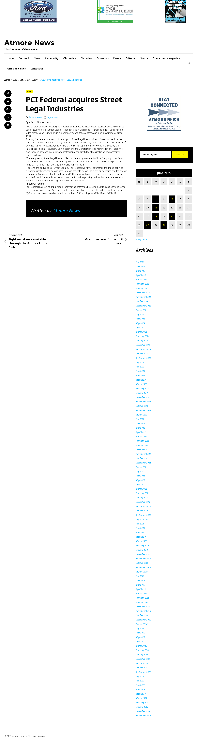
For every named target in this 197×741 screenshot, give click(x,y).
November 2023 (143, 349)
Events (117, 58)
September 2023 (143, 358)
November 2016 (143, 715)
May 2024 (140, 323)
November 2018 (143, 611)
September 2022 (143, 410)
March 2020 (141, 541)
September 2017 (143, 672)
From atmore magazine (166, 58)
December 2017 (143, 659)
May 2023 (140, 375)
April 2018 (141, 641)
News (37, 58)
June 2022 (140, 423)
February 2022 (142, 440)
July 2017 (140, 680)
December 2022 (143, 397)
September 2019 (143, 567)
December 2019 (143, 554)
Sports (144, 58)
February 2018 (142, 650)
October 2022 (142, 406)
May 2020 (140, 532)
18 (28, 79)
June (22, 79)
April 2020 (141, 536)
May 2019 (140, 584)
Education (86, 58)
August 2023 (142, 362)
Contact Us (36, 68)
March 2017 (141, 698)
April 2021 (141, 484)
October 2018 (142, 615)
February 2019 (142, 597)
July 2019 (140, 576)
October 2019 (142, 563)
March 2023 (141, 384)
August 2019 (142, 571)
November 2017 (143, 663)
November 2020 (143, 506)
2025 (15, 79)
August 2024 (142, 310)
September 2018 (143, 619)
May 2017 (140, 689)
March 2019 (141, 593)
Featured (23, 58)
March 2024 (141, 331)
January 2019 (142, 602)
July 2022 (140, 419)
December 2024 (143, 292)
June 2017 (140, 685)
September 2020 (143, 515)
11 (156, 207)
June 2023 (140, 371)
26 (164, 225)
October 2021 (142, 458)
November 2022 (143, 401)
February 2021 (142, 493)
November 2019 (143, 558)
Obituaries (69, 58)
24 (147, 225)
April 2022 (141, 432)
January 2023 (142, 393)
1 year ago (53, 117)
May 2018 (140, 637)
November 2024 (143, 297)
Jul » (145, 239)
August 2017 (142, 676)
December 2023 (143, 345)
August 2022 (142, 414)
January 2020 (142, 550)
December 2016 (143, 711)
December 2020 (143, 502)
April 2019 (141, 589)
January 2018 (142, 654)
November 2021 (143, 454)
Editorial (131, 58)
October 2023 (142, 353)
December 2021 (143, 449)
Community (52, 58)
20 (172, 216)
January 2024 (142, 340)
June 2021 (140, 475)
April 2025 (141, 275)
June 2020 (140, 528)
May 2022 (140, 427)
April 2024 (141, 327)
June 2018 (140, 632)
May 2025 (140, 270)
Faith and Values (16, 68)
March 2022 (141, 436)
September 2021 (143, 462)
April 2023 (141, 379)
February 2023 (142, 388)
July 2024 (140, 314)
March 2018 (141, 645)
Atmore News (29, 42)
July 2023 (140, 366)
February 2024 (142, 336)
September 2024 (143, 305)
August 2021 (142, 467)
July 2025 (140, 262)
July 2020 (140, 523)
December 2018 (143, 606)
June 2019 (140, 580)
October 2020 (142, 510)
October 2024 (142, 301)
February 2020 (142, 545)
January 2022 (142, 445)
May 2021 (140, 480)
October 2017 (142, 667)
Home (10, 58)
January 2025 (142, 288)
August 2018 (142, 624)
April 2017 (141, 693)
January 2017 (142, 707)
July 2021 (140, 471)
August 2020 (142, 519)
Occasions (103, 58)
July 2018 (140, 628)
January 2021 (142, 497)
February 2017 (142, 702)
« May (138, 239)
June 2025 (140, 266)
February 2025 (142, 283)
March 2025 (141, 279)
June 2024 (140, 318)
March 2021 (141, 488)
